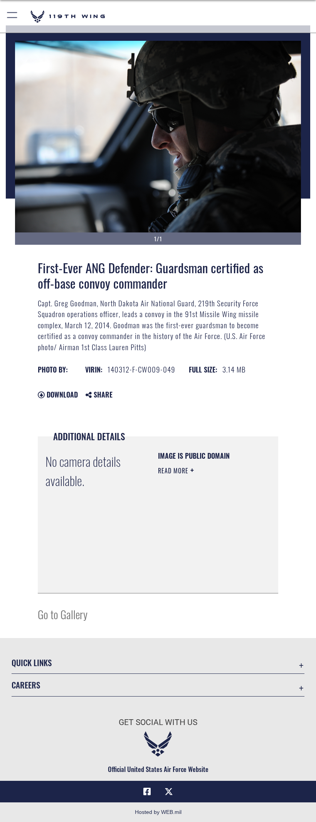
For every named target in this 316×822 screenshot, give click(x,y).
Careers (26, 685)
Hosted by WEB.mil (158, 812)
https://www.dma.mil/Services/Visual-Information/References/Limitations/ (205, 579)
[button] (12, 16)
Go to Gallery (62, 614)
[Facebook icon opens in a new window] (147, 791)
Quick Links (32, 662)
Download (61, 394)
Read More (174, 470)
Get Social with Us (158, 722)
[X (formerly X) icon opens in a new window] (169, 791)
